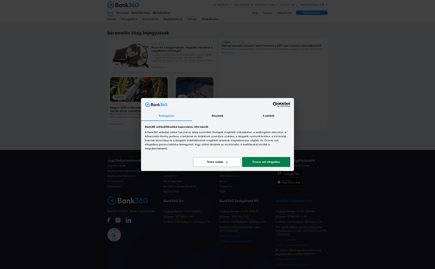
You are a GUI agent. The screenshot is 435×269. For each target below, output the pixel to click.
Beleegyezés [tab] (166, 115)
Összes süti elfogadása (266, 161)
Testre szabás (215, 161)
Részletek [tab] (217, 115)
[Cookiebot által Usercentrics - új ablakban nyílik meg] (275, 104)
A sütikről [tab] (268, 115)
